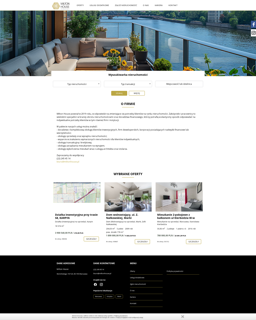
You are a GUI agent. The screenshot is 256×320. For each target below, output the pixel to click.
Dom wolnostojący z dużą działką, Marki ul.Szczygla (174, 216)
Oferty (80, 5)
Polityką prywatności (120, 316)
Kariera (159, 5)
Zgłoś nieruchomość (126, 5)
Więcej (137, 93)
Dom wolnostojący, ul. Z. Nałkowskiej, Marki (71, 216)
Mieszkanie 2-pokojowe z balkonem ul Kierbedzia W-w (125, 216)
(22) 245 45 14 (98, 269)
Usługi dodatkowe (99, 5)
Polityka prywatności (175, 271)
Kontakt (173, 5)
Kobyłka (109, 296)
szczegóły (91, 241)
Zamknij (182, 316)
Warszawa (98, 296)
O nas (146, 5)
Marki (119, 296)
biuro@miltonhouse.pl (102, 273)
